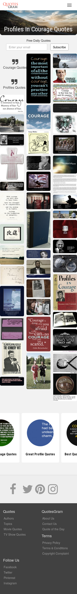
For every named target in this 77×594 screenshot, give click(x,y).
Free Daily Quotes (38, 40)
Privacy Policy (51, 543)
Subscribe (59, 47)
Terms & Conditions (55, 548)
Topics (8, 524)
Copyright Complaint (55, 553)
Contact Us (49, 524)
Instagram (10, 583)
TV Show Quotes (15, 534)
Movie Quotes (13, 529)
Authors (9, 518)
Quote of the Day (53, 529)
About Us (48, 518)
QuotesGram (10, 5)
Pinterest (9, 578)
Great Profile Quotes (38, 454)
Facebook (10, 567)
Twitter (8, 572)
